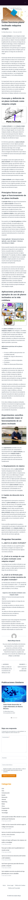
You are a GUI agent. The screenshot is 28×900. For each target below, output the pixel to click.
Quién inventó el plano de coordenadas (22, 667)
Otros (3, 806)
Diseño (3, 795)
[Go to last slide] (4, 701)
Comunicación (6, 793)
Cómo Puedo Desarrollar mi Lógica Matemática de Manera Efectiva (13, 706)
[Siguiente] (24, 701)
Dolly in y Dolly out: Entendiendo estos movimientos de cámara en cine (7, 668)
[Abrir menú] (25, 3)
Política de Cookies (20, 885)
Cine (3, 790)
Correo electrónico (7, 765)
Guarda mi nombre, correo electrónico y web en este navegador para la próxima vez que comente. (14, 770)
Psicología (4, 810)
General (4, 799)
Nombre (4, 758)
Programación (5, 808)
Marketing (4, 801)
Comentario (6, 737)
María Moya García (7, 32)
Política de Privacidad (14, 888)
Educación (4, 19)
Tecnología (5, 812)
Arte (3, 788)
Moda (3, 804)
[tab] (11, 717)
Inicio (4, 885)
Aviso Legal (10, 885)
